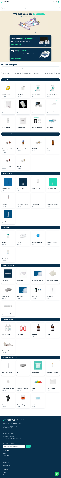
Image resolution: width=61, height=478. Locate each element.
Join (28, 446)
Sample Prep (6, 80)
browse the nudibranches (30, 33)
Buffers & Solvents (8, 319)
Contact (25, 5)
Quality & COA (7, 465)
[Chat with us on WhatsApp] (57, 474)
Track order (6, 462)
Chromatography (8, 134)
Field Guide (6, 455)
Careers (19, 5)
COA (3, 5)
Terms (4, 474)
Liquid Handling (7, 173)
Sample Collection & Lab (10, 357)
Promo (8, 5)
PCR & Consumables (8, 265)
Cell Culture (6, 227)
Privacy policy (6, 426)
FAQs (13, 5)
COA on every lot (7, 423)
